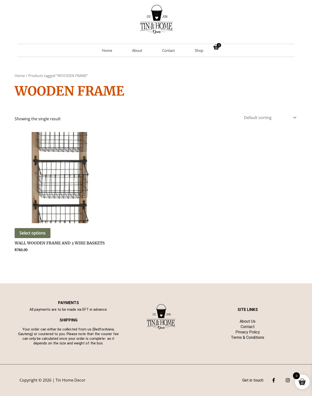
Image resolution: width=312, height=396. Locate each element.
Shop (199, 50)
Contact (168, 50)
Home (107, 50)
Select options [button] (33, 233)
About (137, 50)
